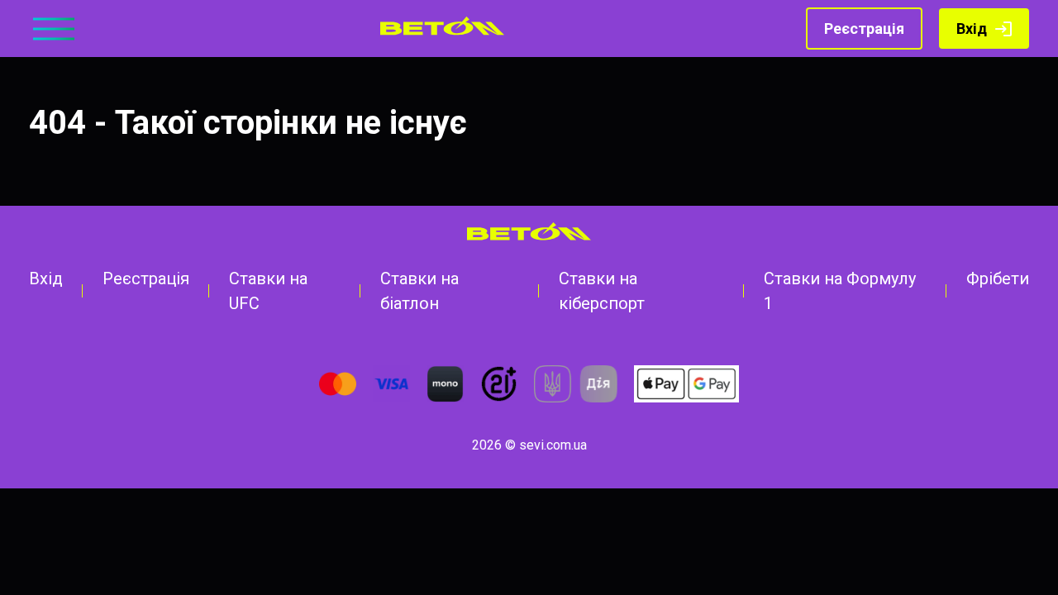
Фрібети (997, 278)
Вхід (971, 28)
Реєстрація (864, 28)
